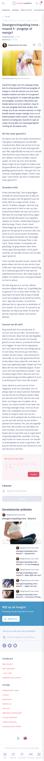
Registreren (12, 619)
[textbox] (22, 464)
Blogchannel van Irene (22, 78)
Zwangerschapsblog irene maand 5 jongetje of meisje (20, 20)
